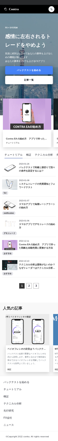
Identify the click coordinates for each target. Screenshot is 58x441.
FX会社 (8, 417)
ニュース (9, 425)
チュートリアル (13, 389)
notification (9, 213)
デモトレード (9, 233)
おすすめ (7, 253)
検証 (6, 396)
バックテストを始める (16, 382)
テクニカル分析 (13, 403)
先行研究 (9, 410)
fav (5, 193)
